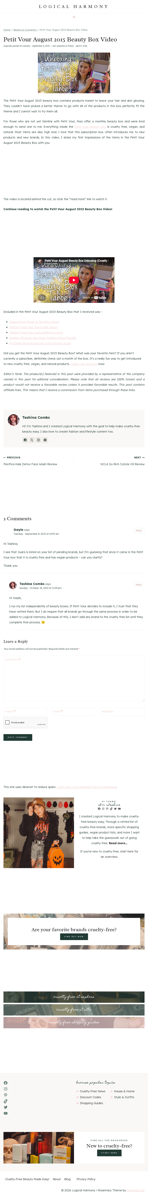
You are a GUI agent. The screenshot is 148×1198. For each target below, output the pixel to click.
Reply (139, 530)
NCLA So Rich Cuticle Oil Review (122, 461)
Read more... (118, 843)
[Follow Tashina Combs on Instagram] (38, 440)
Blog (67, 1179)
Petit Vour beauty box (90, 126)
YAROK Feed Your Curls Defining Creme (36, 332)
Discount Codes (90, 1097)
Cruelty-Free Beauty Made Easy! (27, 1179)
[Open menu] (74, 17)
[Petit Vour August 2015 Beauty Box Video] (74, 73)
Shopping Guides (91, 1103)
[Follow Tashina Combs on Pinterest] (45, 440)
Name (10, 711)
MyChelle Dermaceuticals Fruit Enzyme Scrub (40, 343)
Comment (12, 659)
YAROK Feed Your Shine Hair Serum (33, 327)
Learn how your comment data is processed (86, 787)
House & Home (124, 1091)
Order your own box (84, 364)
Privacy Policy (86, 1179)
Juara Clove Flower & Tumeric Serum (34, 322)
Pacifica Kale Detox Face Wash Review (30, 461)
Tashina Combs (31, 584)
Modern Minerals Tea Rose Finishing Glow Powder (42, 338)
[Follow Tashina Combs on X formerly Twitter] (32, 440)
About (57, 1179)
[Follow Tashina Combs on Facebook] (25, 440)
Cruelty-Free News (92, 1091)
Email (58, 711)
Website (107, 711)
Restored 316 (136, 1190)
